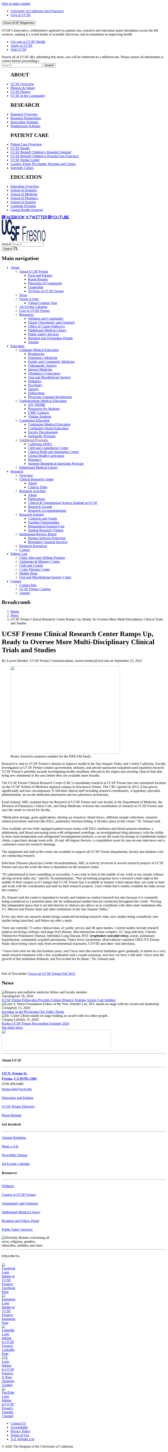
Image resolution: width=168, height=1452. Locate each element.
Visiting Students (39, 416)
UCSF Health (20, 148)
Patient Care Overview (26, 144)
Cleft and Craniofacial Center (48, 448)
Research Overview (24, 114)
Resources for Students (44, 409)
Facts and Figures (40, 275)
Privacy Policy (20, 1431)
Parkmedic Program (41, 436)
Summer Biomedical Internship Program (56, 463)
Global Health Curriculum (46, 456)
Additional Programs (33, 440)
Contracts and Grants (42, 518)
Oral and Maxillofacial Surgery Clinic (45, 577)
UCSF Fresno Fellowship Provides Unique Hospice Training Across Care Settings (59, 1000)
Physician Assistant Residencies (50, 397)
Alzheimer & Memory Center (39, 561)
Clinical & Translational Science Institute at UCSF (62, 503)
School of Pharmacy (24, 198)
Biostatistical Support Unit (46, 526)
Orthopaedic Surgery (42, 365)
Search (6, 244)
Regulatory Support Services (48, 542)
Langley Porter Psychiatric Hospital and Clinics (43, 164)
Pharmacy (35, 459)
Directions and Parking (17, 1098)
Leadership (35, 287)
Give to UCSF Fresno (34, 311)
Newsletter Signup (14, 1155)
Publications (36, 499)
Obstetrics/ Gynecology (44, 373)
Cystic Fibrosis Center (34, 569)
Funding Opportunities (43, 522)
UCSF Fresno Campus (35, 589)
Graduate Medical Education (39, 350)
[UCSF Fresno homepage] (24, 240)
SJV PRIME (37, 405)
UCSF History (20, 92)
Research (16, 471)
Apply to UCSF (21, 45)
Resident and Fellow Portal (20, 1221)
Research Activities (32, 491)
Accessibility (19, 1427)
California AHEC (40, 444)
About (14, 267)
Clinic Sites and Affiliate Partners (42, 558)
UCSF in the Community (27, 96)
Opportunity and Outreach (20, 1203)
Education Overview (24, 186)
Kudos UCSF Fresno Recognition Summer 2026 (35, 1023)
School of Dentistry (23, 190)
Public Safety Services (43, 334)
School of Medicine (24, 194)
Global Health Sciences (26, 210)
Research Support (31, 514)
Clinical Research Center (36, 479)
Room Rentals (38, 279)
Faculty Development (43, 432)
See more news (12, 1027)
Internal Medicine (40, 369)
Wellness (8, 1186)
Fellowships (36, 393)
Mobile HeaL (28, 573)
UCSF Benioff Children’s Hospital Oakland (40, 152)
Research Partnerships (25, 118)
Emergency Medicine (43, 358)
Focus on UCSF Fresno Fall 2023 (51, 973)
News (23, 295)
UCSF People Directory (18, 1106)
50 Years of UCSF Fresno (46, 291)
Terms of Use (19, 1435)
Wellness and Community (45, 318)
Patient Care (18, 554)
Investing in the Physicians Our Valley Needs (33, 1012)
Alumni (33, 342)
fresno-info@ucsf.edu (17, 1089)
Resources (26, 314)
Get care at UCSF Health (27, 42)
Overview (26, 475)
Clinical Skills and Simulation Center (53, 452)
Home (14, 611)
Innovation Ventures (24, 122)
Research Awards (40, 507)
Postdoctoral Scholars (25, 126)
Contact (24, 550)
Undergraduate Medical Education (43, 401)
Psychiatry (35, 385)
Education (17, 346)
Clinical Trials (37, 487)
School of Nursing (23, 202)
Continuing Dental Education (48, 428)
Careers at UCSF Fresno (19, 1195)
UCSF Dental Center (25, 160)
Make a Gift (10, 1146)
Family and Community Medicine (51, 361)
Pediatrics (34, 381)
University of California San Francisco (37, 11)
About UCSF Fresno (33, 271)
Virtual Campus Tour (42, 303)
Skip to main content (16, 3)
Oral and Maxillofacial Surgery (49, 377)
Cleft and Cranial (31, 565)
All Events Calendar (33, 307)
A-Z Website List (22, 1439)
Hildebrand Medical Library (47, 330)
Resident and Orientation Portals (50, 338)
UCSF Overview (22, 84)
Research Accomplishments (47, 510)
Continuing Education (34, 420)
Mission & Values (22, 88)
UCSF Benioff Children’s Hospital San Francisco (44, 156)
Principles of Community (45, 283)
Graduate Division (23, 206)
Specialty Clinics (22, 168)
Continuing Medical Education (49, 424)
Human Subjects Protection (47, 538)
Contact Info (28, 585)
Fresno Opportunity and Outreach (51, 322)
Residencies (36, 354)
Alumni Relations (14, 1137)
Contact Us (18, 1423)
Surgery (33, 389)
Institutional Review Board (37, 534)
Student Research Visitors (45, 530)
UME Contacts (38, 412)
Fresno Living (29, 299)
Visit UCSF (18, 49)
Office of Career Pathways (46, 326)
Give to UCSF (20, 15)
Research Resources (33, 546)
